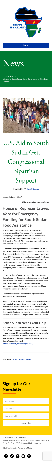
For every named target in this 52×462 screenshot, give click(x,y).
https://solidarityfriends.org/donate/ (18, 344)
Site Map (6, 448)
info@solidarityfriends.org (32, 443)
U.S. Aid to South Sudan (21, 359)
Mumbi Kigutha (32, 189)
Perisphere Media (25, 448)
